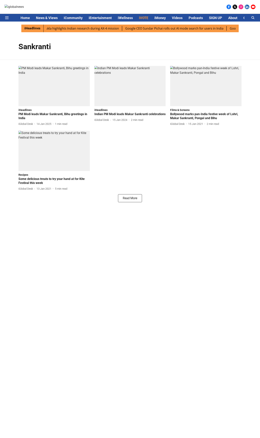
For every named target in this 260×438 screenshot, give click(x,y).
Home (25, 18)
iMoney (160, 18)
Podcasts (196, 18)
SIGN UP (215, 18)
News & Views (47, 18)
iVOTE (143, 18)
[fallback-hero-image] (54, 86)
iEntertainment (100, 18)
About (232, 18)
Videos (177, 18)
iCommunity (73, 18)
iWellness (125, 18)
